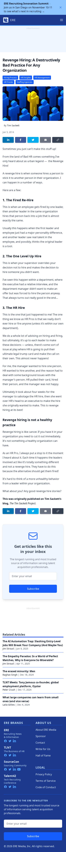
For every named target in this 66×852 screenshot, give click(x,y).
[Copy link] (57, 140)
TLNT (7, 747)
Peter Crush (9, 689)
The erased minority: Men (19, 671)
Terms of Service (46, 781)
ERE (6, 730)
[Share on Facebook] (20, 140)
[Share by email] (45, 140)
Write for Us (43, 749)
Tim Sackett (13, 125)
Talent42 (10, 776)
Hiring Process (10, 77)
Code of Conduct (46, 787)
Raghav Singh (10, 674)
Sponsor (41, 736)
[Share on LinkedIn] (8, 140)
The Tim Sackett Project (22, 503)
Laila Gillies (9, 704)
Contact (40, 742)
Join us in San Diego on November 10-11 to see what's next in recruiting (28, 7)
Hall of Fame (43, 755)
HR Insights (26, 77)
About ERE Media (46, 729)
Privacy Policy (44, 774)
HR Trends (8, 82)
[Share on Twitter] (33, 140)
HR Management (42, 77)
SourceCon (11, 762)
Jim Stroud (8, 648)
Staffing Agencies (24, 82)
